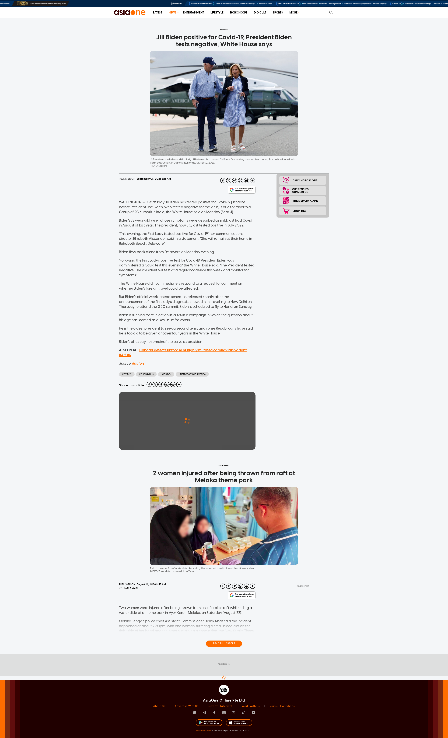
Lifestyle (217, 12)
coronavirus (146, 374)
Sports (278, 12)
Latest (157, 12)
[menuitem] (157, 13)
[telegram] (235, 180)
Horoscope (238, 12)
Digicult (260, 12)
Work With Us (251, 706)
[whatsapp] (241, 180)
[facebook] (223, 180)
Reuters (138, 363)
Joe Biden (166, 374)
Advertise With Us (186, 706)
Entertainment (193, 12)
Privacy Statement (220, 706)
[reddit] (247, 180)
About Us (159, 706)
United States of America (192, 374)
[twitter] (229, 180)
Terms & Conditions (282, 706)
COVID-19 (126, 374)
